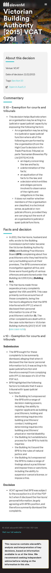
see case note (17, 329)
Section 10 (17, 80)
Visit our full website (11, 532)
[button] (46, 4)
